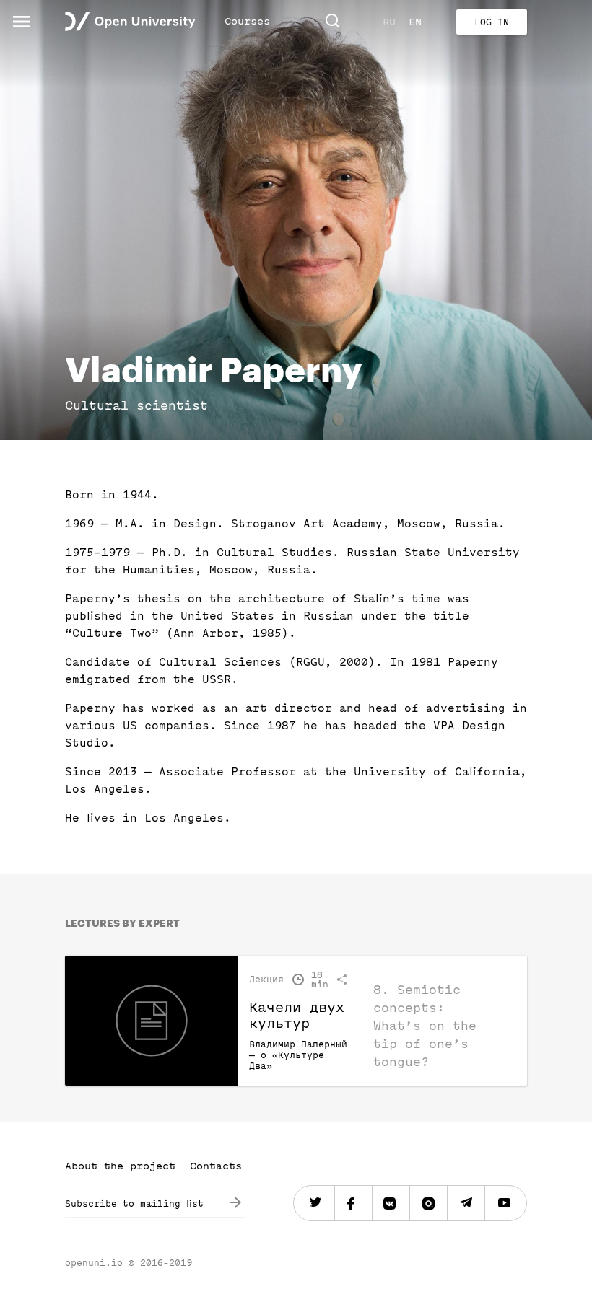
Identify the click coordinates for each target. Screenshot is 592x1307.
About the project (120, 1166)
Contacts (216, 1166)
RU (389, 22)
